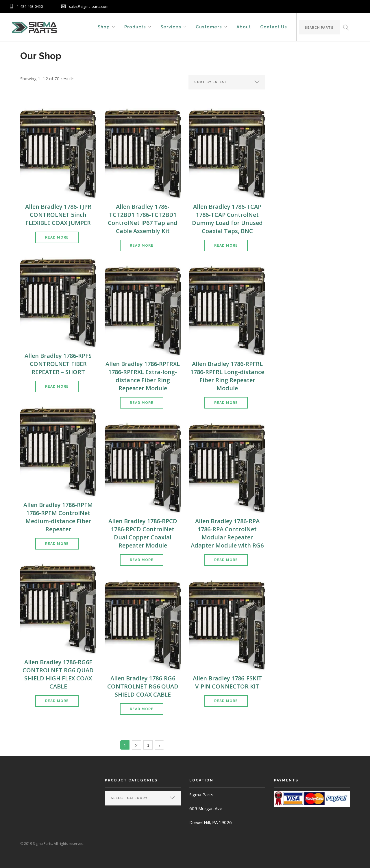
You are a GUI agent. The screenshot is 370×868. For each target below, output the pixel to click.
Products (135, 26)
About (243, 26)
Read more (57, 237)
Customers (209, 26)
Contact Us (273, 26)
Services (170, 26)
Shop (104, 26)
